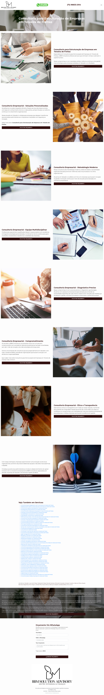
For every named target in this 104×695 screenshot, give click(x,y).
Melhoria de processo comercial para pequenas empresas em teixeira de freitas (40, 516)
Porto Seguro (32, 584)
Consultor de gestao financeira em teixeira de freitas (33, 541)
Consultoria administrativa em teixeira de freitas (32, 521)
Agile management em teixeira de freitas (30, 534)
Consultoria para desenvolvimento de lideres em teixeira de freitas (37, 574)
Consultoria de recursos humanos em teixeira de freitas (34, 568)
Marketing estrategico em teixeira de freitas (31, 538)
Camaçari (67, 583)
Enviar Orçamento (52, 656)
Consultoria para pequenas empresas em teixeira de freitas (35, 547)
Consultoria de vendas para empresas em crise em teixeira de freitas (37, 511)
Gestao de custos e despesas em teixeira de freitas (33, 564)
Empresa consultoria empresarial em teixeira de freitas (34, 512)
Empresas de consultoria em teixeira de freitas (32, 515)
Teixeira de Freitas (41, 583)
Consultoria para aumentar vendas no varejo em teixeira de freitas (37, 522)
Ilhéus (79, 583)
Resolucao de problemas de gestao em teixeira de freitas (34, 571)
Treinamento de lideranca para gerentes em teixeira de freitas (36, 545)
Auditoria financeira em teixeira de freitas (31, 537)
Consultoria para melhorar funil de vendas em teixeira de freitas (36, 550)
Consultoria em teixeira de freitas (29, 529)
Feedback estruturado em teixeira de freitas (31, 555)
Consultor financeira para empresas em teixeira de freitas (34, 519)
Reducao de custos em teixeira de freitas (30, 544)
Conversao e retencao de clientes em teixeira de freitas (34, 531)
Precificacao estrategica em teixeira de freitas (32, 528)
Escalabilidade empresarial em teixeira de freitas (32, 513)
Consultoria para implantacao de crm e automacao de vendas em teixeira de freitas (41, 542)
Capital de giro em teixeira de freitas (29, 573)
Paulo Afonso (45, 584)
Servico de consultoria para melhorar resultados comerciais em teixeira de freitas (40, 526)
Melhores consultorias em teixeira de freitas (31, 551)
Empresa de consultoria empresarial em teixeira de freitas (35, 552)
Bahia (64, 584)
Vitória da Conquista (59, 583)
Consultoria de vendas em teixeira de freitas (31, 557)
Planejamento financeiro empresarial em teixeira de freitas (35, 563)
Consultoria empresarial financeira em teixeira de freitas (34, 567)
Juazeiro (72, 583)
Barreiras (21, 584)
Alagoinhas (25, 584)
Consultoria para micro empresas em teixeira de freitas (34, 560)
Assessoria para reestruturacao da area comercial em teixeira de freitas (38, 506)
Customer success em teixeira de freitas (30, 539)
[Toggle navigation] (101, 5)
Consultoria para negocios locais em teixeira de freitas (33, 565)
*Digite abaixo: (41, 651)
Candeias (61, 584)
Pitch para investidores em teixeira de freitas (31, 524)
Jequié (83, 583)
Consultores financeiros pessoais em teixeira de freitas (34, 518)
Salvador (27, 583)
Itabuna (76, 583)
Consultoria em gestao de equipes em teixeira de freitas (34, 570)
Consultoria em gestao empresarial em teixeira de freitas (34, 554)
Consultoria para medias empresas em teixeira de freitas (34, 576)
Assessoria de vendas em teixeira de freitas (31, 558)
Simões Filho (39, 584)
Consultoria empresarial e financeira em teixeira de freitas (34, 532)
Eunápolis (55, 584)
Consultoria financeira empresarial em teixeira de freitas (34, 525)
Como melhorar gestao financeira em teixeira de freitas (34, 561)
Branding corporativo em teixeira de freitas (31, 535)
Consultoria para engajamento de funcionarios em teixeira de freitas (37, 505)
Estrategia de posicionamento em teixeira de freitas (33, 509)
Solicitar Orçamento (78, 66)
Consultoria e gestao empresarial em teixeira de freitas (34, 508)
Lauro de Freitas (33, 583)
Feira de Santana (50, 583)
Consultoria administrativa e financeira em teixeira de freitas (35, 548)
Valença (51, 584)
